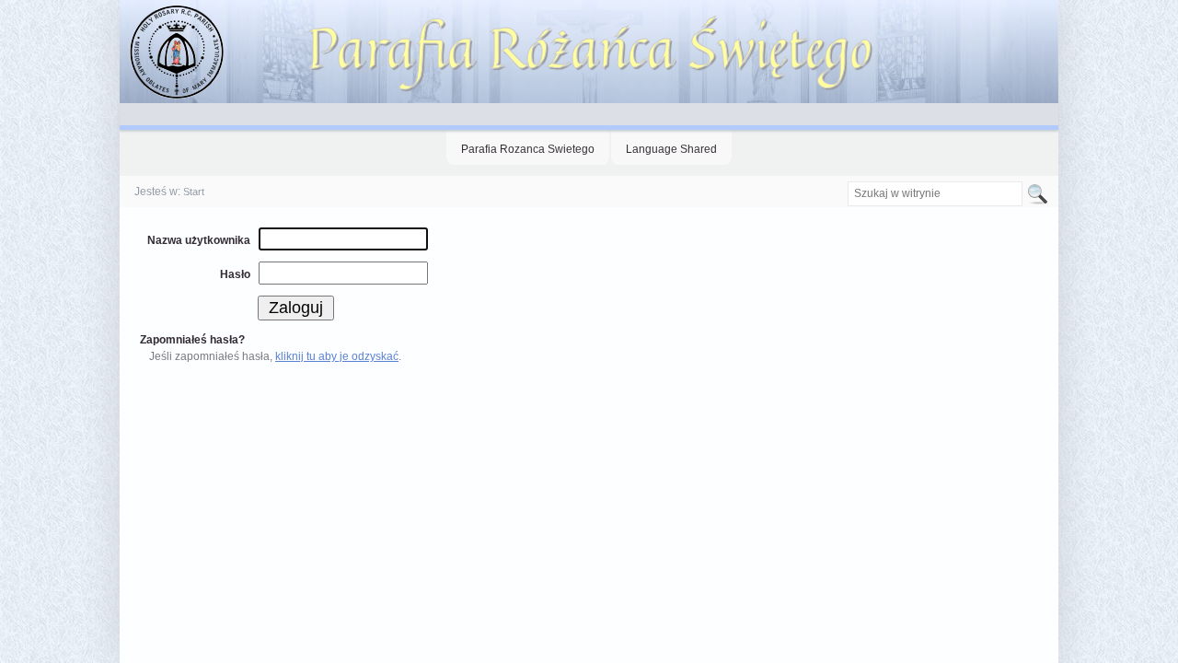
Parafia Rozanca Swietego (528, 149)
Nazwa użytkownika (198, 240)
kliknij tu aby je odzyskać (336, 356)
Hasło (235, 274)
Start (193, 191)
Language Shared (671, 149)
